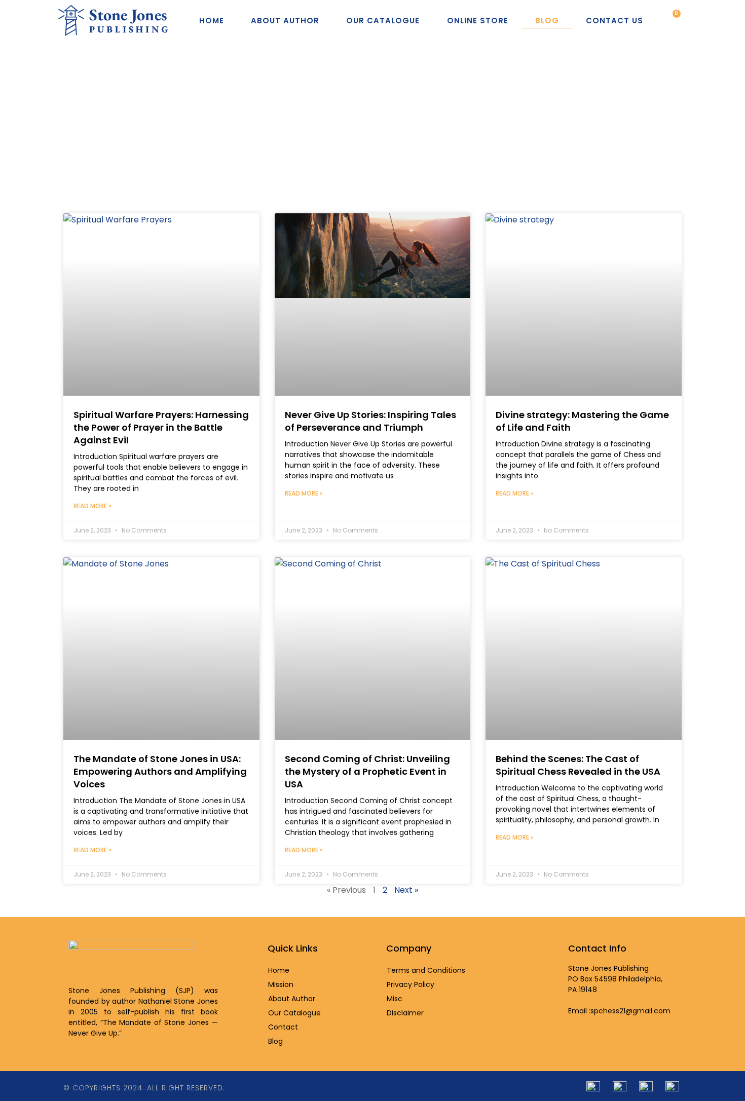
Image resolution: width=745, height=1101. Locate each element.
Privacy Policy (410, 984)
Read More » (92, 506)
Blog (547, 20)
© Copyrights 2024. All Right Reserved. (144, 1088)
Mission (280, 984)
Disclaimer (405, 1013)
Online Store (477, 20)
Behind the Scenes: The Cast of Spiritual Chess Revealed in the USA (578, 765)
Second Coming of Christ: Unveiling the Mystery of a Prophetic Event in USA (367, 771)
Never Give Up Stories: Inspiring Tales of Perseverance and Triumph (370, 421)
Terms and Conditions (426, 970)
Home (211, 20)
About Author (285, 20)
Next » (406, 890)
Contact (283, 1027)
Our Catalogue (383, 20)
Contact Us (614, 20)
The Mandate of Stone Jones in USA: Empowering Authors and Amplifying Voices (160, 771)
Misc (394, 999)
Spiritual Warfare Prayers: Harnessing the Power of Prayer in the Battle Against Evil (161, 427)
